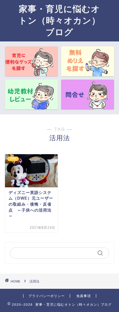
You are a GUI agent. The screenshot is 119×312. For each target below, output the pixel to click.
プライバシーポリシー (46, 296)
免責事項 (83, 296)
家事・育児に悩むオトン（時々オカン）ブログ (59, 20)
